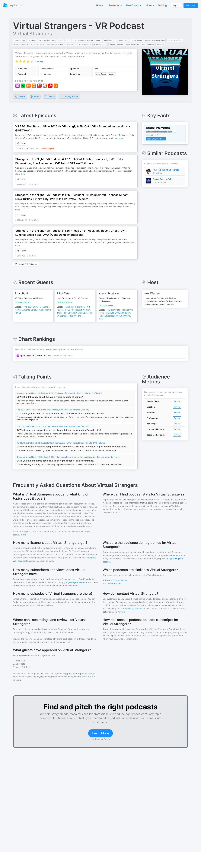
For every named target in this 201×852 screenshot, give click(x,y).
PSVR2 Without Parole (166, 169)
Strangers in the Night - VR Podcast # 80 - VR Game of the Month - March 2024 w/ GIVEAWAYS (59, 393)
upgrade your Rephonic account (79, 673)
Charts (51, 96)
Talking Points (70, 96)
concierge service (133, 608)
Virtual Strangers (32, 33)
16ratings (38, 62)
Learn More (100, 733)
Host (36, 96)
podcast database (44, 605)
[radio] (16, 61)
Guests (21, 96)
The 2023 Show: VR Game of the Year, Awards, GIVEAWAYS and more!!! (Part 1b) (53, 410)
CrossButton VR (162, 179)
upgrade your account (76, 582)
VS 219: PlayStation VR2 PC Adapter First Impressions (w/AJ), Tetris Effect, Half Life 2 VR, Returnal (61, 443)
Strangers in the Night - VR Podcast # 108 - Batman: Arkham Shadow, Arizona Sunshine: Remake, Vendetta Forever (68, 457)
